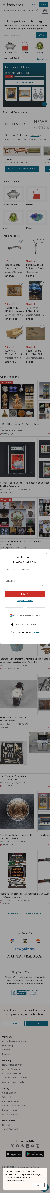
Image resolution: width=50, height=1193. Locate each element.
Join (36, 632)
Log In (25, 594)
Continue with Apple (27, 624)
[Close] (46, 553)
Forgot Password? (25, 600)
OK (38, 1185)
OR (25, 607)
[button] (43, 585)
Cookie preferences (15, 1180)
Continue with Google (26, 615)
